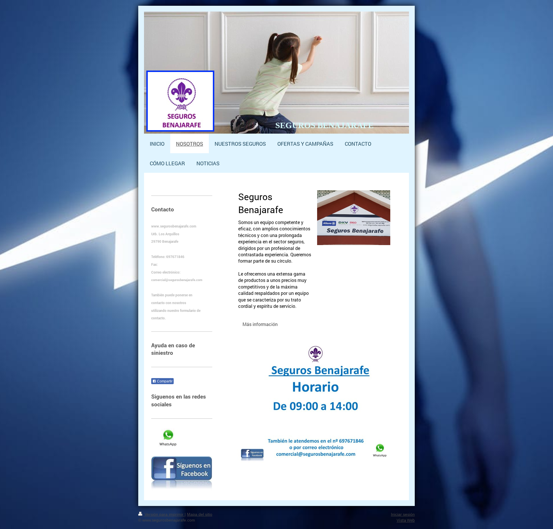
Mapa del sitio (199, 514)
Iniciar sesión (403, 514)
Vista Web (406, 520)
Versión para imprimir (164, 514)
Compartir (164, 381)
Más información (260, 324)
